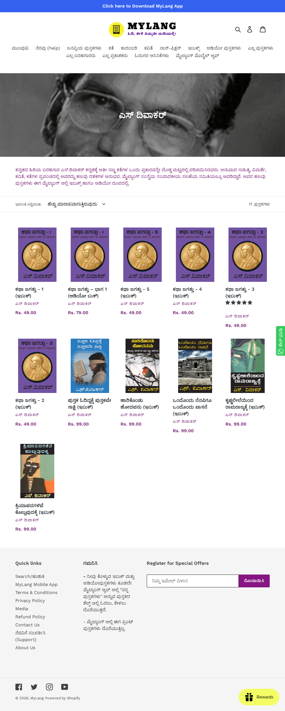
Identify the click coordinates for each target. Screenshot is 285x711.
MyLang (37, 698)
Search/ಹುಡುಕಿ (30, 576)
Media (21, 608)
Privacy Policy (30, 600)
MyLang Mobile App (36, 584)
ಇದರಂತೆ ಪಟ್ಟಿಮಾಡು (28, 204)
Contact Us (27, 624)
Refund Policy (30, 616)
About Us (25, 647)
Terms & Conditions (36, 592)
